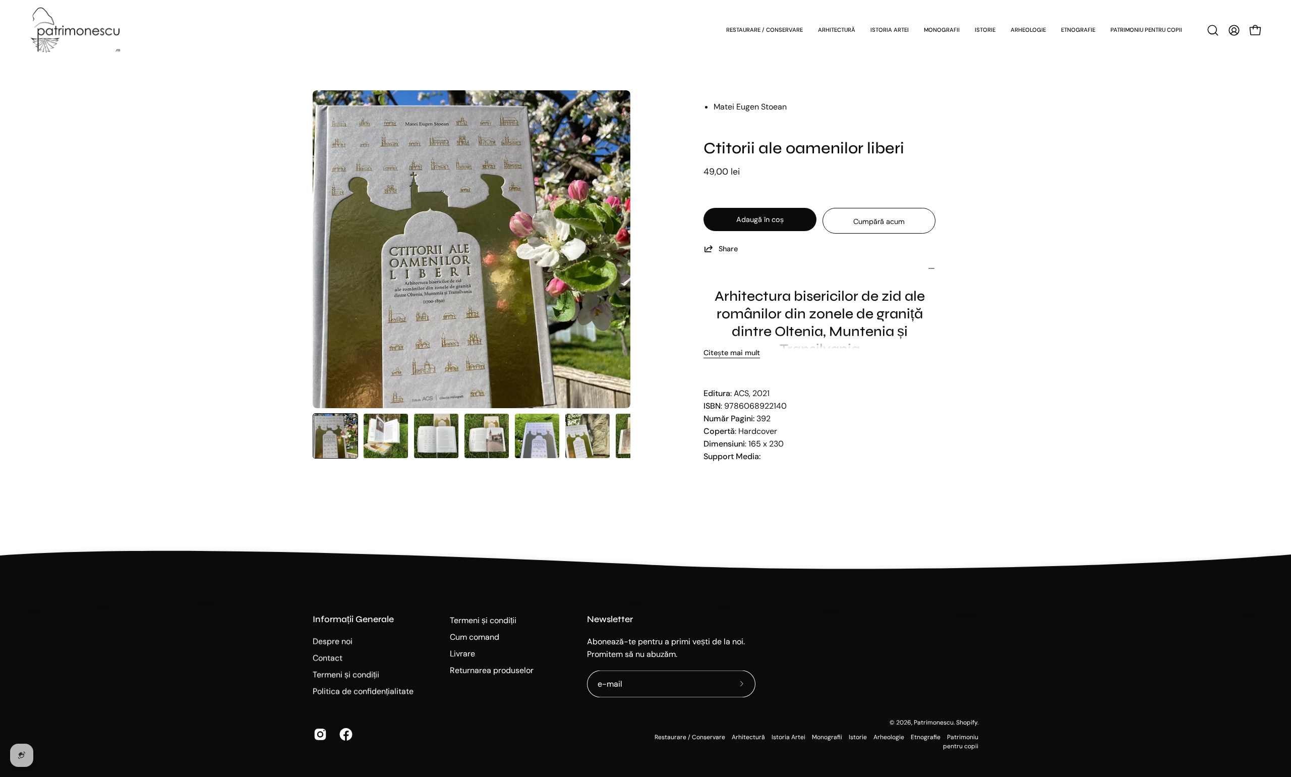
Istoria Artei (788, 737)
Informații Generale (353, 619)
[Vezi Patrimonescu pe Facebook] (344, 734)
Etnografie (926, 737)
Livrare (462, 653)
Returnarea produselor (492, 670)
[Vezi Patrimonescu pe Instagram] (319, 734)
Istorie (858, 737)
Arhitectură (748, 737)
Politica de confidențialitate (363, 691)
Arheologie (888, 737)
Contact (327, 658)
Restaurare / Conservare (690, 737)
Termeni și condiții (346, 675)
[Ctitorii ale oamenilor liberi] (335, 436)
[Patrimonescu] (75, 30)
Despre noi (333, 641)
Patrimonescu (934, 722)
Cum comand (474, 637)
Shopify (966, 722)
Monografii (827, 737)
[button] (1212, 30)
